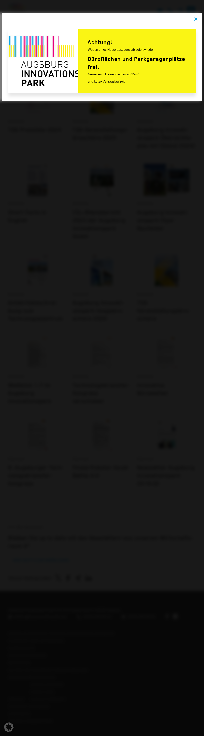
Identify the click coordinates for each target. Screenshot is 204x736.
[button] (9, 727)
